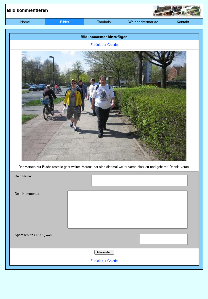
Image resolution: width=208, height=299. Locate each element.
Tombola (104, 22)
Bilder (64, 22)
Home (25, 22)
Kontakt (183, 22)
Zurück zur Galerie (104, 45)
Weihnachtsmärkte (143, 22)
